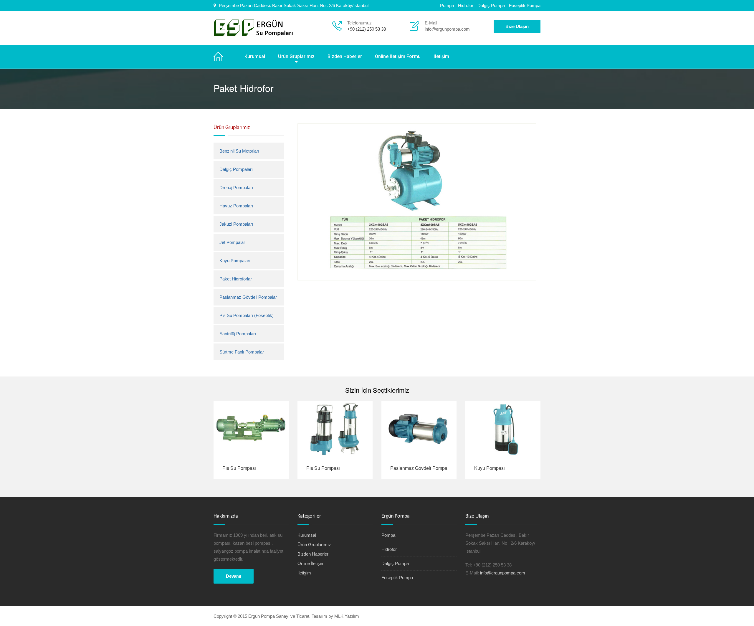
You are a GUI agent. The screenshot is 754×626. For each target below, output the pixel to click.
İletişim (441, 56)
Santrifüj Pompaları (237, 333)
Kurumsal (254, 56)
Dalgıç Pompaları (236, 169)
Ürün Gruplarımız (296, 56)
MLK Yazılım (346, 616)
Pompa (447, 5)
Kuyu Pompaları (234, 260)
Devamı (233, 576)
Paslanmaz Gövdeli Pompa (418, 468)
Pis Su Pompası (239, 468)
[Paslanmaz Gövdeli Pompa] (419, 429)
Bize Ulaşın (517, 26)
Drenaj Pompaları (236, 187)
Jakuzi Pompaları (236, 224)
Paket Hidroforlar (235, 278)
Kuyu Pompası (489, 468)
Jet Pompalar (232, 242)
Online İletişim (311, 563)
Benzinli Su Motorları (239, 150)
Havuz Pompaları (236, 205)
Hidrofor (465, 5)
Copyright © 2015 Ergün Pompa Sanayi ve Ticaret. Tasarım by (274, 616)
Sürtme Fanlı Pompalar (241, 351)
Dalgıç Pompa (491, 5)
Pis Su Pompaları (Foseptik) (246, 315)
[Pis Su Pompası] (251, 429)
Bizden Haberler (345, 56)
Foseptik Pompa (524, 5)
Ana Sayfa (223, 56)
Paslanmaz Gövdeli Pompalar (248, 297)
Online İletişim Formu (398, 56)
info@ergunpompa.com (447, 29)
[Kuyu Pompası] (502, 429)
